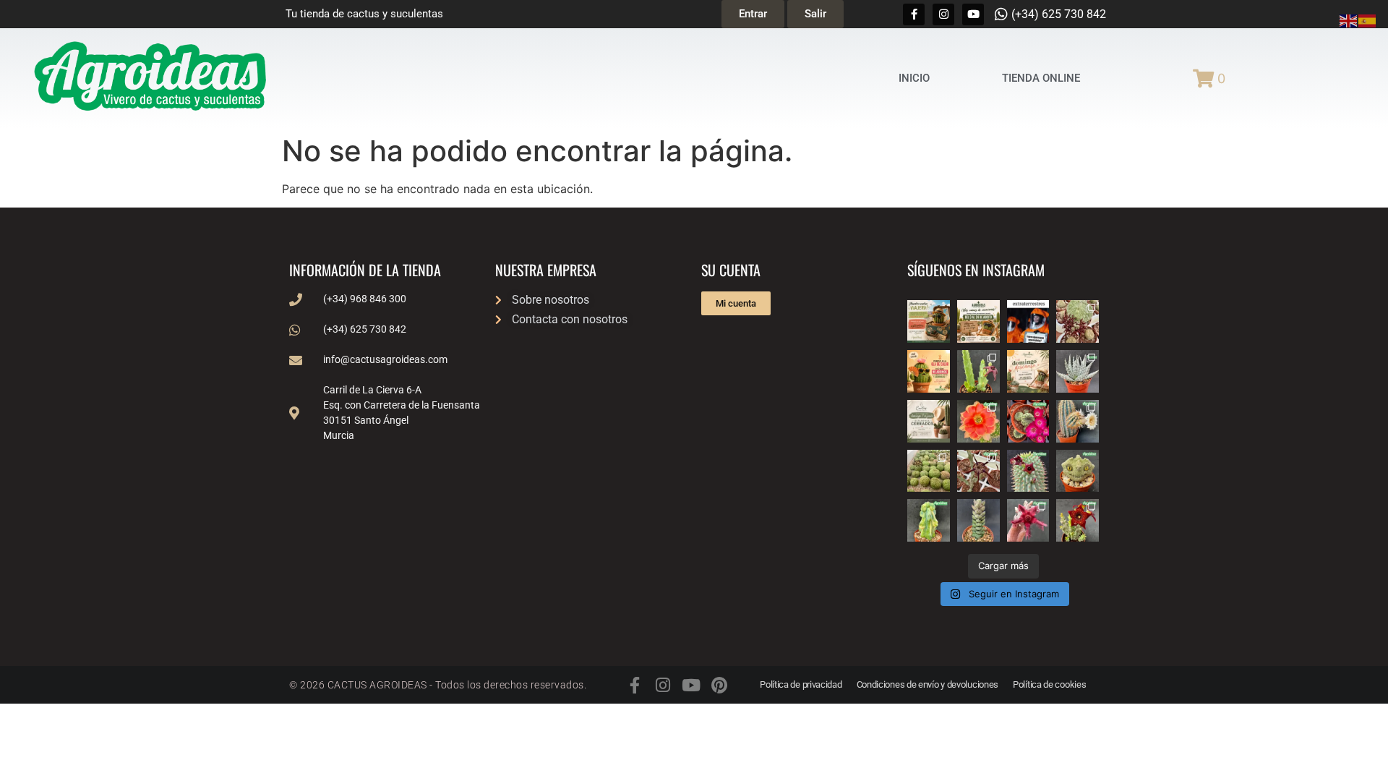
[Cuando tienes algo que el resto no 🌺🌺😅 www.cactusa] (928, 471)
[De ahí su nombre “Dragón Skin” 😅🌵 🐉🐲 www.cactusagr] (1077, 471)
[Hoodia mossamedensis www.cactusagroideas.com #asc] (1028, 471)
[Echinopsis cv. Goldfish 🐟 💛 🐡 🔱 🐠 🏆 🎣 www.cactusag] (978, 421)
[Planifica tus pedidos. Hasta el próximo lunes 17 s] (928, 321)
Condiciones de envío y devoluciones (928, 684)
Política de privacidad (800, 684)
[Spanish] (1367, 19)
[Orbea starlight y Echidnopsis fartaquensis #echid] (978, 371)
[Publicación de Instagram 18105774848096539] (928, 421)
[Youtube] (973, 14)
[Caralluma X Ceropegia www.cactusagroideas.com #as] (978, 471)
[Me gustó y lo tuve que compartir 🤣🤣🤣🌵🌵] (1028, 321)
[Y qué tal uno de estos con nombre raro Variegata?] (928, 520)
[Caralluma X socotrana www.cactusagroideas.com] (1077, 520)
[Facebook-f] (914, 14)
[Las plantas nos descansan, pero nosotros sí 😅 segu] (1028, 371)
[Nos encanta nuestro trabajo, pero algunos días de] (978, 321)
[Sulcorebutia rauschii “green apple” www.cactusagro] (1028, 421)
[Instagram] (943, 14)
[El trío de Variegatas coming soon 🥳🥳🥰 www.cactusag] (1077, 371)
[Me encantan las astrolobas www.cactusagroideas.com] (978, 520)
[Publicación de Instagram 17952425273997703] (928, 371)
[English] (1349, 19)
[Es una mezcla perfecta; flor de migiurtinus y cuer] (1077, 321)
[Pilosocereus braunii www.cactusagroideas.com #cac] (1077, 421)
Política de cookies (1049, 684)
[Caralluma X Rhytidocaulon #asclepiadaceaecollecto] (1028, 520)
